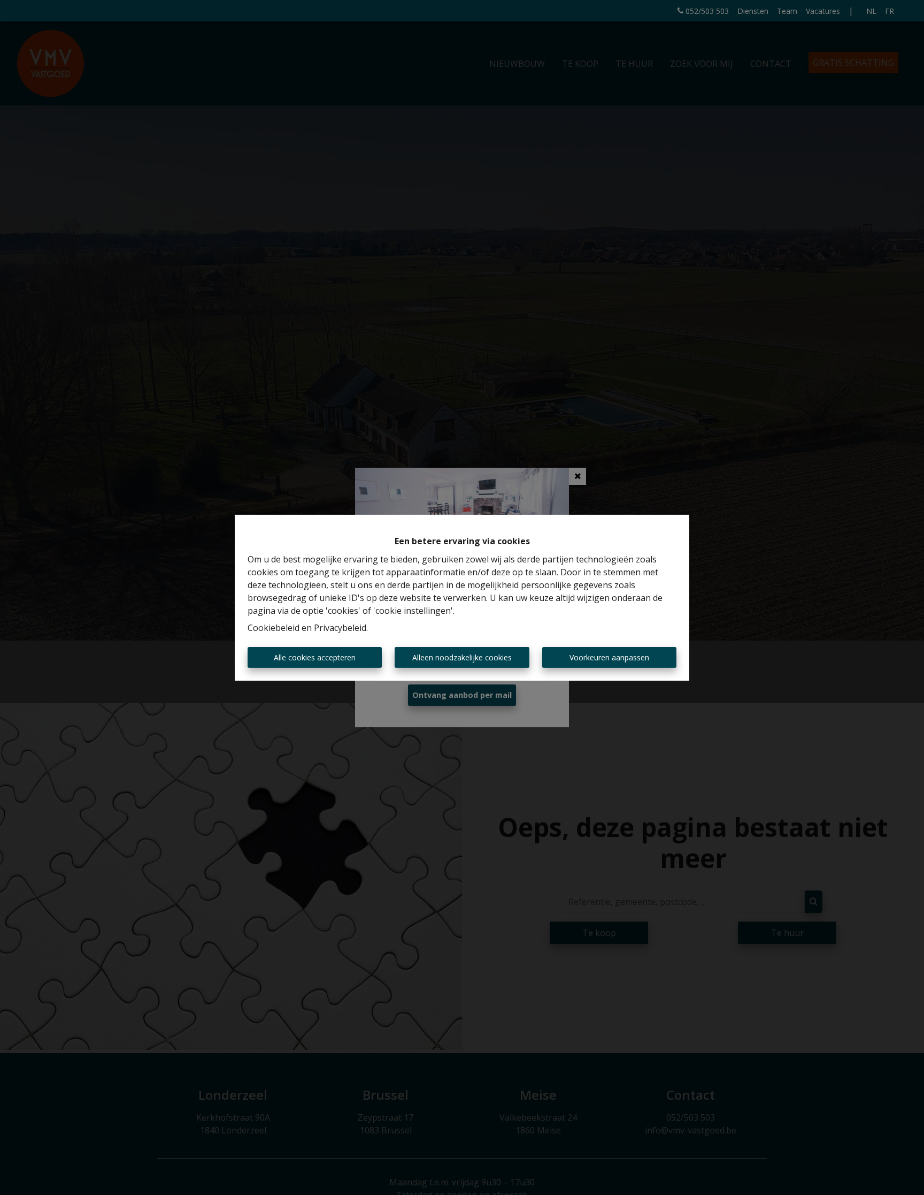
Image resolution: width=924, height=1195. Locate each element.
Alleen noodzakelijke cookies (462, 657)
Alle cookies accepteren (315, 657)
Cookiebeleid (273, 628)
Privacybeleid (340, 628)
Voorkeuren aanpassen (609, 657)
